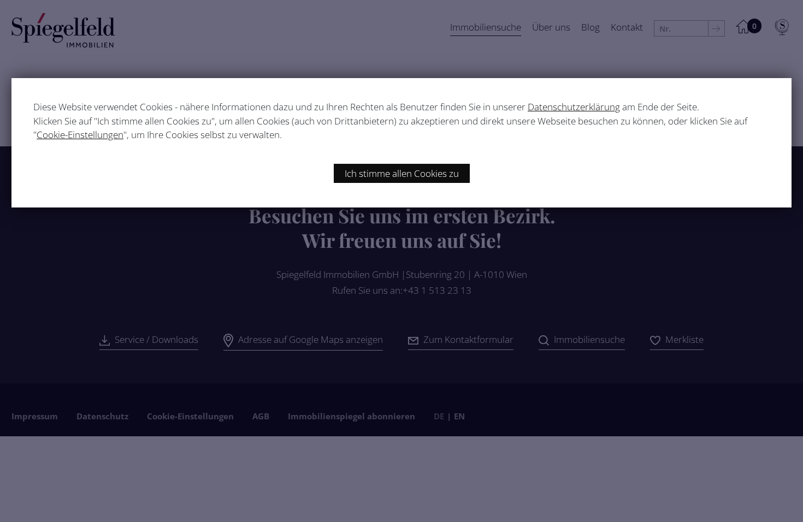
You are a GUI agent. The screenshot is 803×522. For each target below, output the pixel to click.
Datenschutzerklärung (574, 106)
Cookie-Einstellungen (80, 134)
